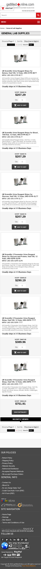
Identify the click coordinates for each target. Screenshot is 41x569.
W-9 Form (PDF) (8, 493)
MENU (3, 22)
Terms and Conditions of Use (13, 523)
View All (25, 45)
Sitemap (5, 517)
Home (2, 28)
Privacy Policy (7, 463)
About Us (5, 485)
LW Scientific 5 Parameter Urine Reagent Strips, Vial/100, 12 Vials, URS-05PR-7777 (19, 319)
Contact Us (6, 483)
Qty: (16, 100)
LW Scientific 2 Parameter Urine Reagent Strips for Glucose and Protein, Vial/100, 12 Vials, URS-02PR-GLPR (19, 256)
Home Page (6, 514)
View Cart (9, 8)
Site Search (6, 520)
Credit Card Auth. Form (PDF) (13, 491)
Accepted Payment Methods (13, 471)
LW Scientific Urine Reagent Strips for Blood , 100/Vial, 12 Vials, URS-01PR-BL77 (20, 134)
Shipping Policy (7, 461)
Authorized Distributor (10, 469)
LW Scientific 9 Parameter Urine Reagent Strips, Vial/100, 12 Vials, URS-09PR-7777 (19, 381)
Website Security (8, 466)
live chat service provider (28, 10)
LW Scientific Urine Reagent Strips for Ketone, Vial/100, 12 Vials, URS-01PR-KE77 (19, 72)
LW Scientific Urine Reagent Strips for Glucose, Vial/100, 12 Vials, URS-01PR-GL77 (20, 195)
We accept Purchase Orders (12, 474)
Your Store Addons (29, 566)
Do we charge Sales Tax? (11, 488)
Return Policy (7, 458)
